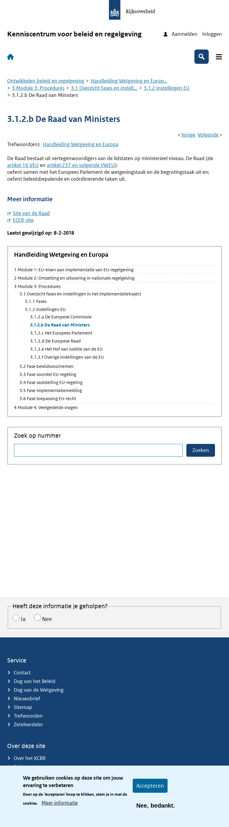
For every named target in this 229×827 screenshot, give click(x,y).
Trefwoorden (28, 716)
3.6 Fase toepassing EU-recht (47, 398)
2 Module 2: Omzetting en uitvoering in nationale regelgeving (74, 278)
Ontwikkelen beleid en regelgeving (45, 81)
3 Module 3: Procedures (38, 88)
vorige (188, 134)
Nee (47, 619)
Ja (23, 619)
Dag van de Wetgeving (39, 690)
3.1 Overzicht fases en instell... (104, 88)
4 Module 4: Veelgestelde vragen (46, 407)
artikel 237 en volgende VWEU (81, 165)
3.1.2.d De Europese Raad (55, 341)
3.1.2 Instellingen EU (167, 88)
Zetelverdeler (28, 724)
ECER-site (23, 220)
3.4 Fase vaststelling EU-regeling (51, 382)
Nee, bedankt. (155, 805)
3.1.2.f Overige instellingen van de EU (67, 357)
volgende (208, 134)
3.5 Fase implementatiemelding (50, 390)
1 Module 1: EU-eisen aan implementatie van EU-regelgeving (74, 269)
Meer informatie (59, 803)
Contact (22, 672)
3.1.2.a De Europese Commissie (61, 317)
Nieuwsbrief (27, 698)
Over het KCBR (30, 758)
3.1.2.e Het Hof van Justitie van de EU (66, 349)
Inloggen (212, 34)
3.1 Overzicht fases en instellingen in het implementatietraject (80, 294)
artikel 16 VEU (23, 165)
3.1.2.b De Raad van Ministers (60, 325)
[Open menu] (219, 56)
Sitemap (23, 707)
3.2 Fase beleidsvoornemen (46, 366)
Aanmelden (184, 34)
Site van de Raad (31, 213)
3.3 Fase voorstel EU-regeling (47, 374)
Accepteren (150, 785)
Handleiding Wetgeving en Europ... (129, 81)
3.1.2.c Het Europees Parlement (61, 333)
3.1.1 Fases (36, 301)
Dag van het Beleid (34, 681)
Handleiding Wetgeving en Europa (80, 144)
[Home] (11, 57)
